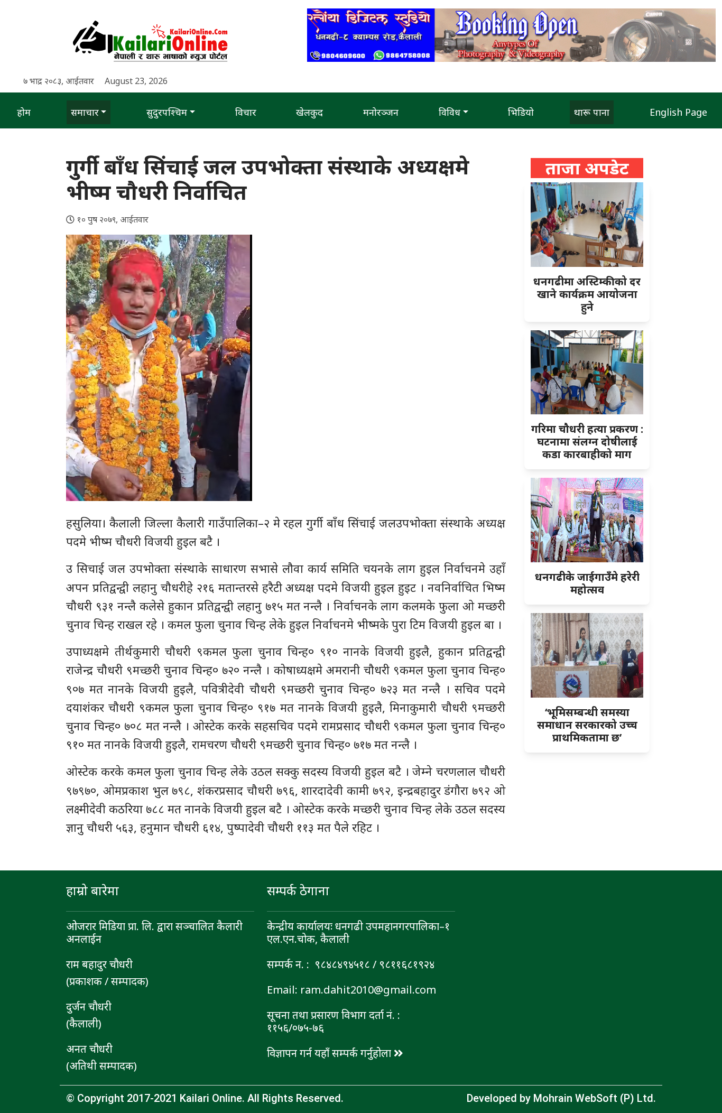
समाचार (85, 112)
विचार (245, 112)
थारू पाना (591, 112)
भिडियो (521, 112)
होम (24, 112)
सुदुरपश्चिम (166, 112)
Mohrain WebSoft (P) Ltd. (594, 1098)
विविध (449, 112)
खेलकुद (309, 112)
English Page (678, 112)
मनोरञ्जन (381, 112)
